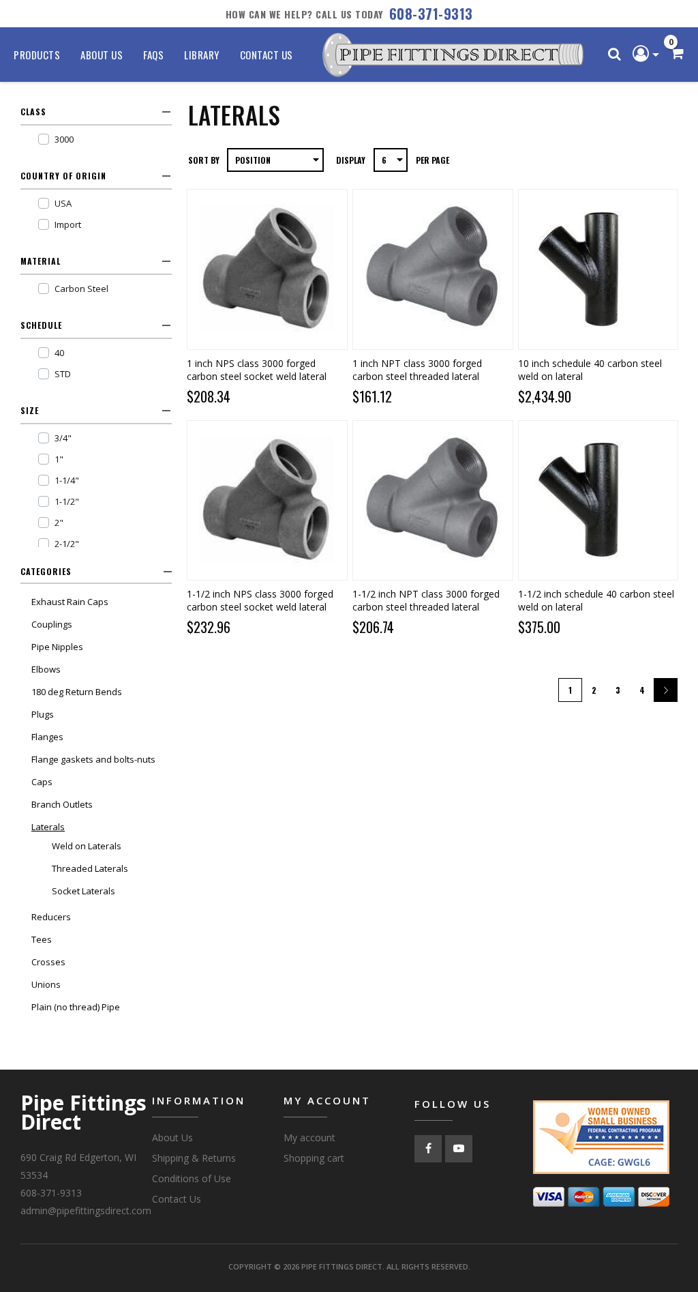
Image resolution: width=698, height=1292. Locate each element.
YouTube (458, 1148)
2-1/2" (67, 544)
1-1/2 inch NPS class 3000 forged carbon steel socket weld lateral (260, 600)
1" (59, 459)
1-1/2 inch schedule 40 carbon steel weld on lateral (596, 600)
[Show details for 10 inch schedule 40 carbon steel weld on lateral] (598, 269)
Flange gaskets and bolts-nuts (93, 759)
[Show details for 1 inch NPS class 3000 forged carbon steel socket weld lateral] (267, 269)
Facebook (428, 1148)
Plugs (42, 714)
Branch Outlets (62, 804)
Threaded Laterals (90, 868)
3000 (64, 139)
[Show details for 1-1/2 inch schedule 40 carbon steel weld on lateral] (598, 500)
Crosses (48, 962)
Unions (46, 984)
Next (666, 690)
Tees (41, 939)
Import (68, 224)
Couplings (51, 624)
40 (59, 353)
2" (59, 522)
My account (309, 1137)
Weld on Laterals (86, 846)
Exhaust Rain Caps (69, 602)
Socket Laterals (83, 891)
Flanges (47, 737)
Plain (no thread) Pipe (75, 1007)
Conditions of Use (191, 1178)
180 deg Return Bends (76, 692)
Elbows (46, 669)
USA (63, 203)
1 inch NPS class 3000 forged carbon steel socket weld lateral (257, 370)
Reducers (51, 917)
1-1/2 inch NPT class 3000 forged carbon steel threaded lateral (426, 600)
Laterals (48, 827)
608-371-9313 (431, 13)
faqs (153, 54)
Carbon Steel (81, 288)
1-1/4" (67, 480)
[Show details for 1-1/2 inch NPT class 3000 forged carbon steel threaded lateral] (432, 500)
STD (63, 374)
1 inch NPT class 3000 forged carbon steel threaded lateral (417, 370)
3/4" (63, 438)
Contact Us (266, 54)
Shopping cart (314, 1157)
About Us (101, 54)
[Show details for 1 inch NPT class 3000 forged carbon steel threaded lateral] (432, 269)
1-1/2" (67, 501)
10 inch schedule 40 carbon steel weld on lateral (590, 370)
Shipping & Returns (194, 1157)
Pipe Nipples (57, 647)
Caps (41, 782)
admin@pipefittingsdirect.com (85, 1210)
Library (201, 54)
